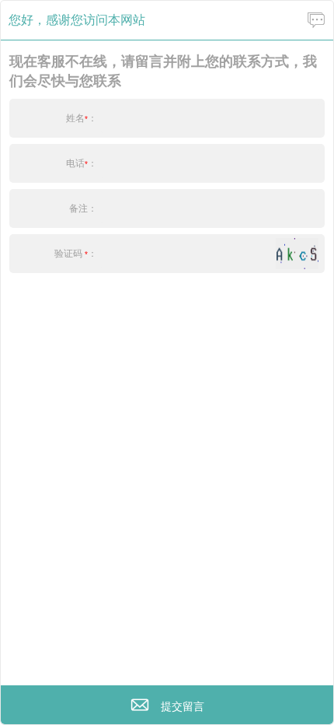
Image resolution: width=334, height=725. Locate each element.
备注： (83, 208)
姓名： (81, 118)
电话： (81, 163)
